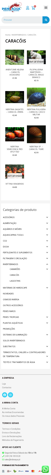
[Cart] (33, 8)
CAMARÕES (15, 269)
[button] (45, 7)
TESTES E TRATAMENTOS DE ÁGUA (19, 362)
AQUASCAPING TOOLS (13, 234)
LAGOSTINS (15, 280)
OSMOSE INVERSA (11, 299)
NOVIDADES (8, 293)
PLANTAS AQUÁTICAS (13, 323)
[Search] (46, 19)
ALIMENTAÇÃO (9, 223)
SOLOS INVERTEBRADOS (14, 340)
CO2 (5, 240)
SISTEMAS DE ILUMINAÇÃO (15, 334)
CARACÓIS (14, 275)
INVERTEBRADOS (10, 264)
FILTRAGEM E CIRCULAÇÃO (15, 258)
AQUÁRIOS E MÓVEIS (12, 229)
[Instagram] (10, 394)
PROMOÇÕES (9, 328)
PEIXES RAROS (9, 311)
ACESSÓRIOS (9, 217)
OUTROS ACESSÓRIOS (13, 305)
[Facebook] (4, 394)
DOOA (6, 246)
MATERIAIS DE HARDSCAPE (15, 287)
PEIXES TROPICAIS (11, 317)
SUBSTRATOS (9, 346)
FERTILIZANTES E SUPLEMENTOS (17, 252)
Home (7, 35)
